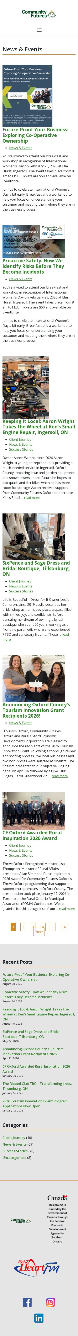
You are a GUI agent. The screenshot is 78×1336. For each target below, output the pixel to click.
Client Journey (20, 439)
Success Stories (21, 449)
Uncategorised (14, 1157)
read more (32, 497)
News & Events (20, 148)
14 (64, 927)
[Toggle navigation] (39, 30)
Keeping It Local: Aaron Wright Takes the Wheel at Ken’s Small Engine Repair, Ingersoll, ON (38, 1014)
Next (39, 932)
